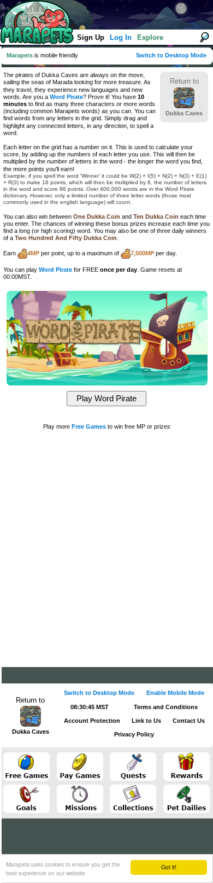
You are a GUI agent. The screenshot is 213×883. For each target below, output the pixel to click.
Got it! (168, 867)
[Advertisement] (106, 542)
